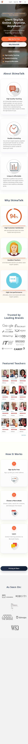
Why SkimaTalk (14, 44)
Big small (14, 607)
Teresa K (4, 395)
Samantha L (22, 379)
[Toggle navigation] (25, 2)
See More (24, 435)
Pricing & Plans (14, 568)
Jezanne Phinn (5, 411)
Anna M (21, 411)
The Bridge (7, 617)
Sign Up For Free (14, 39)
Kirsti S (3, 427)
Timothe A (13, 427)
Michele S (22, 395)
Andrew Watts (14, 379)
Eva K (21, 427)
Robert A (4, 379)
